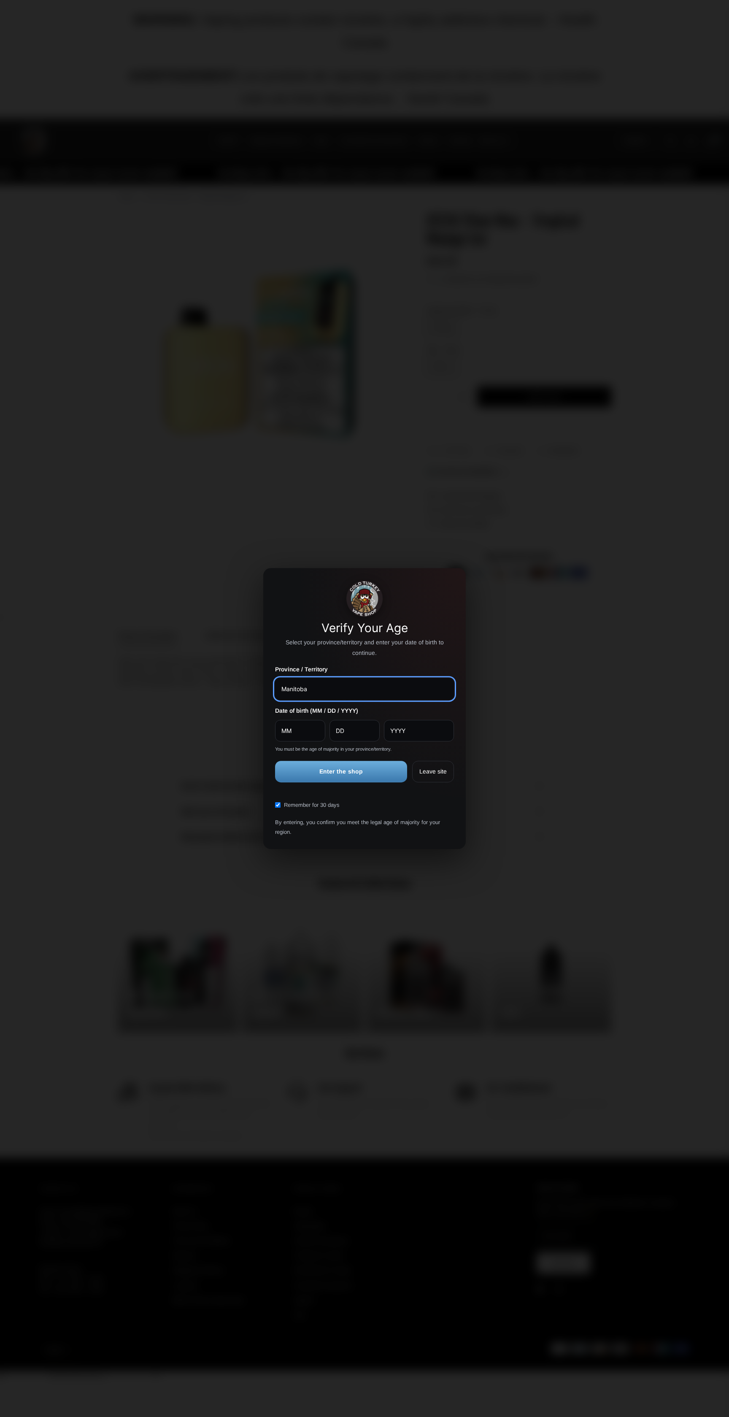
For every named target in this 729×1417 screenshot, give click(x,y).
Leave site (433, 771)
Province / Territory (301, 669)
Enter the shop (341, 771)
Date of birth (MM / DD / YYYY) (316, 710)
